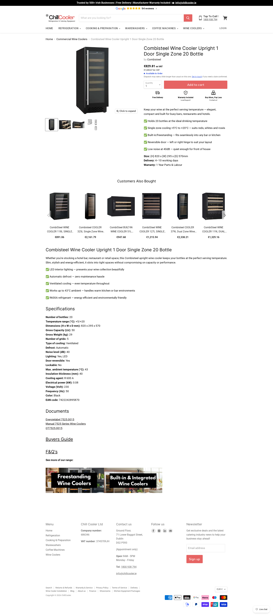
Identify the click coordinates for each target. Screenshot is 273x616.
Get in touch (197, 77)
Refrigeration (68, 28)
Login (223, 28)
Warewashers (135, 28)
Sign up (194, 559)
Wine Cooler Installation (56, 591)
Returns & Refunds (63, 588)
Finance (92, 591)
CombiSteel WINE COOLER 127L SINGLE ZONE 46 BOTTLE (152, 230)
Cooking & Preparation (102, 28)
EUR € (220, 589)
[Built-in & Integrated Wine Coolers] (133, 494)
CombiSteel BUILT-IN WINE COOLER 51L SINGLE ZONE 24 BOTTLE (121, 230)
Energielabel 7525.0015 (60, 419)
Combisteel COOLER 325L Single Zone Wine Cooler (90, 230)
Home (49, 28)
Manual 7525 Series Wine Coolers (66, 423)
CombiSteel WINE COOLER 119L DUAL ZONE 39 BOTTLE (213, 230)
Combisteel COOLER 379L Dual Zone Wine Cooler (183, 230)
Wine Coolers (193, 28)
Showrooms (105, 591)
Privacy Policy (102, 588)
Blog (72, 591)
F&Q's (52, 451)
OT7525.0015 (54, 428)
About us (82, 591)
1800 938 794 (210, 19)
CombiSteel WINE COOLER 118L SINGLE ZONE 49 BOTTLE (59, 230)
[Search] (188, 18)
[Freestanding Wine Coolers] (75, 494)
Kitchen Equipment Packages (127, 591)
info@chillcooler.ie (185, 2)
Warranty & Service (84, 588)
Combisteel (154, 59)
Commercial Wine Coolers (71, 39)
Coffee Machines (164, 28)
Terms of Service (119, 588)
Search (49, 588)
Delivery (134, 588)
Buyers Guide (59, 439)
